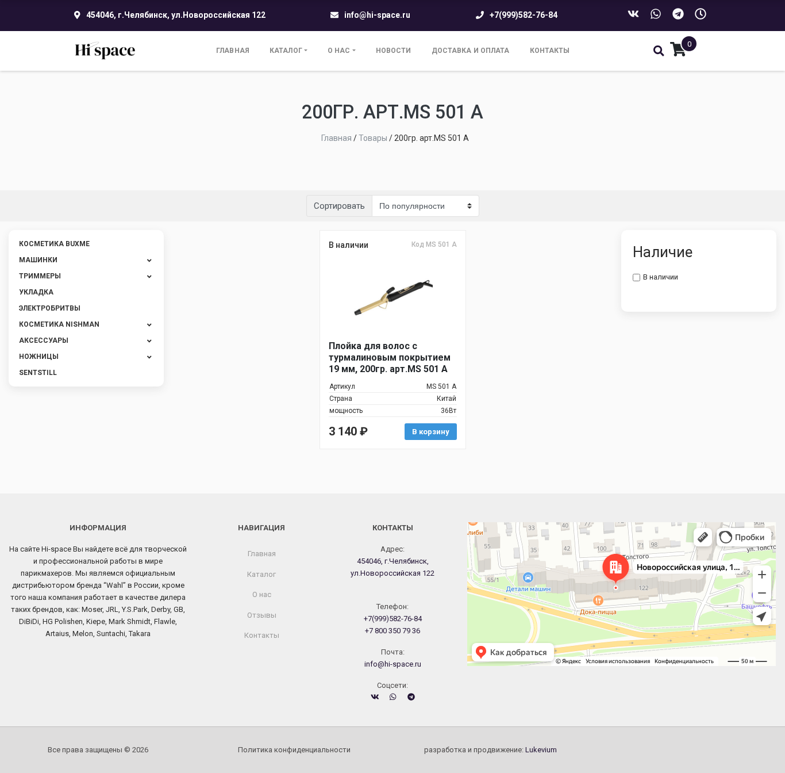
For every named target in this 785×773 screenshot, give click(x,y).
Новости (393, 51)
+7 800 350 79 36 (392, 630)
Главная (232, 51)
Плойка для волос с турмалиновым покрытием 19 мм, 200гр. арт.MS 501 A (390, 357)
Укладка (36, 292)
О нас (339, 51)
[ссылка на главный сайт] (105, 51)
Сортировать (339, 206)
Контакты (550, 51)
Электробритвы (49, 308)
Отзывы (261, 615)
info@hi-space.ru (377, 15)
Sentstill (38, 373)
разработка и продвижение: (490, 749)
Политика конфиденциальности (294, 749)
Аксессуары (43, 340)
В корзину (430, 431)
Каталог (286, 51)
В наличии (660, 277)
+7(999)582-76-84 (523, 15)
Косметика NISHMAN (59, 324)
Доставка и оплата (471, 51)
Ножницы (39, 357)
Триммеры (40, 276)
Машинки (38, 260)
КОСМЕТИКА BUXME (54, 244)
